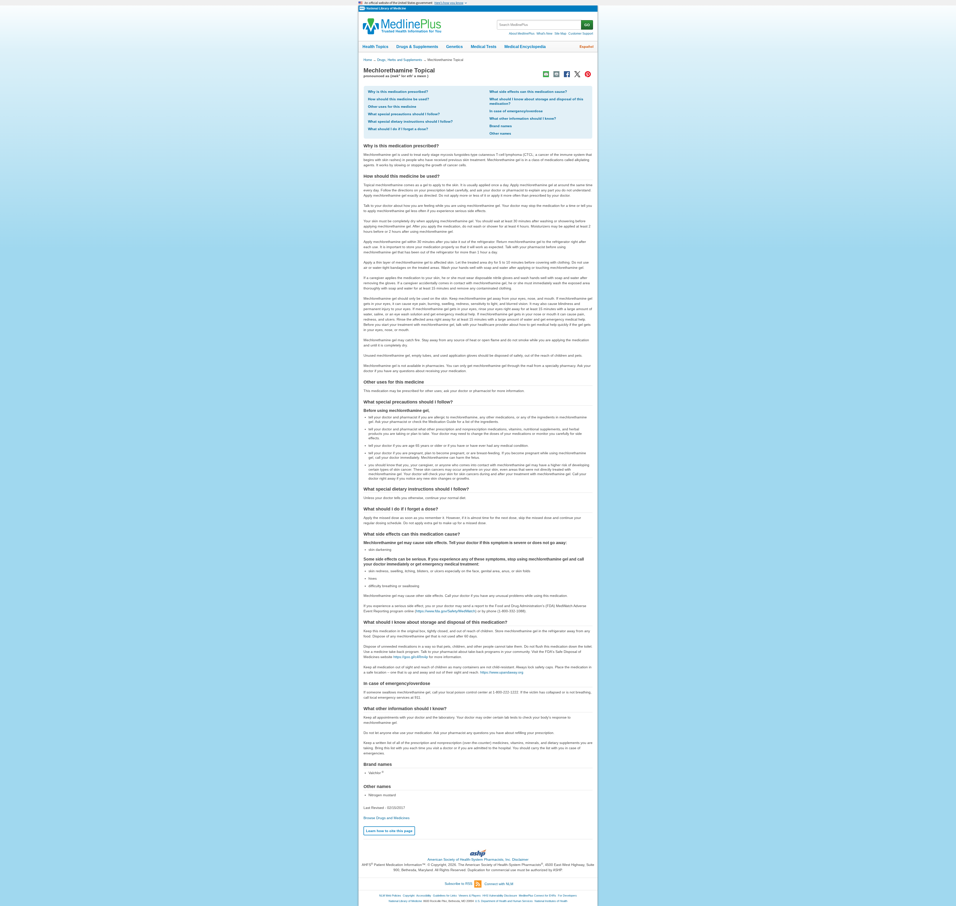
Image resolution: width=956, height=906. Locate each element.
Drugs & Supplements (417, 47)
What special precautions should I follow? (404, 114)
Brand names (500, 126)
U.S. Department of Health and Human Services (504, 901)
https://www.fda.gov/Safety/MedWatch (445, 611)
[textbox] (539, 25)
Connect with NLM (498, 884)
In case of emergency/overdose (516, 111)
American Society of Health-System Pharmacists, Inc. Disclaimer (478, 859)
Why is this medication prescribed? (398, 92)
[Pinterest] (588, 74)
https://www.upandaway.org (501, 672)
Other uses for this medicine (392, 107)
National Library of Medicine (386, 8)
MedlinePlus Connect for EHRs (537, 895)
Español (587, 47)
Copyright (409, 895)
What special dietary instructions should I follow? (410, 121)
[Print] (556, 74)
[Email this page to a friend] (546, 74)
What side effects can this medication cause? (528, 92)
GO (587, 25)
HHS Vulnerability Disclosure (499, 895)
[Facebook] (567, 74)
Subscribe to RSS (458, 884)
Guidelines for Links (445, 895)
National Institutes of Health (551, 901)
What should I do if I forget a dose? (398, 129)
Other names (500, 133)
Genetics (454, 47)
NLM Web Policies (390, 895)
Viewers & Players (470, 895)
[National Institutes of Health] (362, 8)
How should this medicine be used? (398, 99)
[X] (577, 74)
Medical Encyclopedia (525, 47)
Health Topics (375, 47)
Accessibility (423, 895)
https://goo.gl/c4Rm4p (410, 657)
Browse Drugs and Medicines (386, 818)
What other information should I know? (522, 118)
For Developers (567, 895)
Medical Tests (483, 47)
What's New (544, 33)
